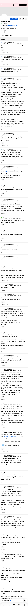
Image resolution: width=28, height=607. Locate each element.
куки (10, 600)
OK (24, 600)
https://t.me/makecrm (12, 25)
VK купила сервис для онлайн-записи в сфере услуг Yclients (10, 589)
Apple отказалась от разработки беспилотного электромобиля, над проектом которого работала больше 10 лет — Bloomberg (10, 309)
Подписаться (14, 18)
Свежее (3, 39)
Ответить (3, 52)
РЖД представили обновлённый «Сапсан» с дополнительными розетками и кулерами (10, 79)
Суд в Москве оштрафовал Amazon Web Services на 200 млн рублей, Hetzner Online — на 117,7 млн (10, 517)
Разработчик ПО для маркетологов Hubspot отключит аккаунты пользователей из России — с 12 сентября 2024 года (10, 245)
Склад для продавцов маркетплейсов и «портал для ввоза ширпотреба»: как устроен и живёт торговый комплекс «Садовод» (10, 568)
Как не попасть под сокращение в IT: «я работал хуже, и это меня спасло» (10, 57)
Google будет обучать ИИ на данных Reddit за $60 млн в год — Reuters (10, 334)
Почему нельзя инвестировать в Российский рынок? (10, 473)
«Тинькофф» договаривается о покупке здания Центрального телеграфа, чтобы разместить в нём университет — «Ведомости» (10, 295)
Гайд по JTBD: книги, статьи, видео (10, 268)
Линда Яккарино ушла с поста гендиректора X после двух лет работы (10, 43)
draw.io (8, 171)
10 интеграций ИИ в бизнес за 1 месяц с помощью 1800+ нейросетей (10, 370)
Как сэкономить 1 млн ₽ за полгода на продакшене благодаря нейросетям (10, 356)
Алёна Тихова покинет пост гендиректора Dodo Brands (10, 200)
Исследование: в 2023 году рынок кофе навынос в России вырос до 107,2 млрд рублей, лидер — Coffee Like (10, 535)
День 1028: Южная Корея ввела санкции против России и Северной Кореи (10, 150)
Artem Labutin (7, 42)
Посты (2, 35)
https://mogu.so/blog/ (10, 436)
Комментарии (8, 35)
